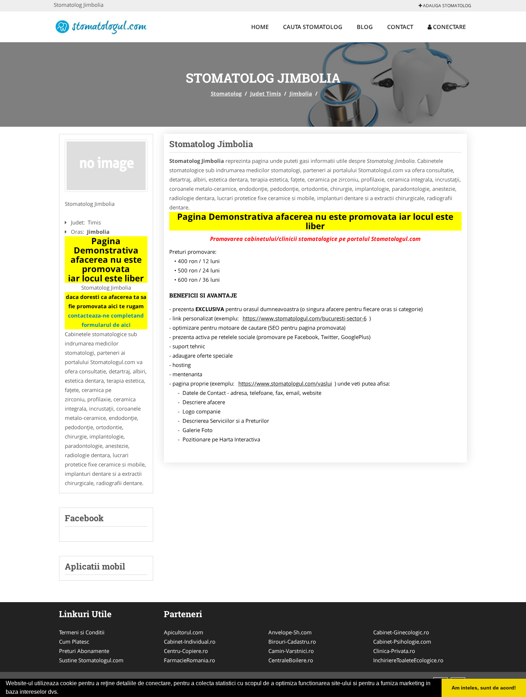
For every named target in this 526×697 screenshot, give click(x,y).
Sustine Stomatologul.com (91, 660)
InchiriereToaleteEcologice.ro (408, 660)
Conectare (449, 27)
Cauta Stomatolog (312, 27)
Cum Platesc (74, 641)
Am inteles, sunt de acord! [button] (484, 688)
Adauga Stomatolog (446, 6)
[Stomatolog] (101, 25)
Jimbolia (300, 93)
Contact (400, 27)
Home (260, 27)
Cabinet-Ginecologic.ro (401, 632)
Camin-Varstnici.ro (291, 650)
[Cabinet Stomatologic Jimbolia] (106, 166)
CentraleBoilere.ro (290, 660)
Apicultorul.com (183, 632)
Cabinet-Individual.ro (189, 641)
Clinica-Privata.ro (394, 650)
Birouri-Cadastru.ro (292, 641)
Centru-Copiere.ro (186, 650)
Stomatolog (226, 93)
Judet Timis (265, 93)
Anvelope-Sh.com (290, 632)
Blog (365, 27)
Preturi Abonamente (84, 650)
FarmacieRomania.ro (189, 660)
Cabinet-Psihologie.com (402, 641)
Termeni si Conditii (81, 632)
